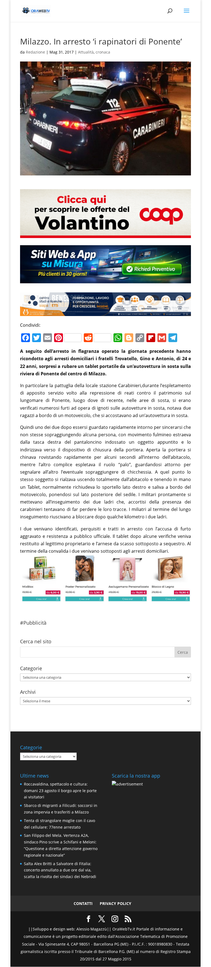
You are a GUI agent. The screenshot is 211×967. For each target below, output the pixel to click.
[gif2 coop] (105, 234)
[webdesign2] (105, 283)
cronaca (103, 52)
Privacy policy (115, 903)
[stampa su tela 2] (105, 598)
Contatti (83, 903)
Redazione (35, 52)
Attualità (86, 52)
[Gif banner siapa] (105, 312)
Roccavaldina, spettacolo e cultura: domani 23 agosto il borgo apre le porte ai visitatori (60, 790)
